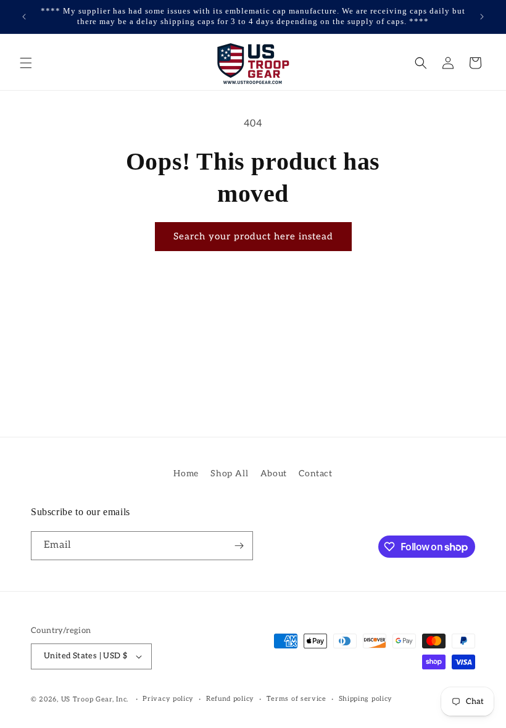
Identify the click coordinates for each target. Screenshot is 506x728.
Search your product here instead (253, 236)
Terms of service (296, 699)
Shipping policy (366, 699)
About (273, 473)
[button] (25, 63)
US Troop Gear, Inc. (94, 699)
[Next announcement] (482, 16)
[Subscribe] (238, 545)
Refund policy (230, 699)
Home (185, 473)
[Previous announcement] (24, 16)
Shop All (229, 473)
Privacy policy (168, 699)
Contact (315, 473)
